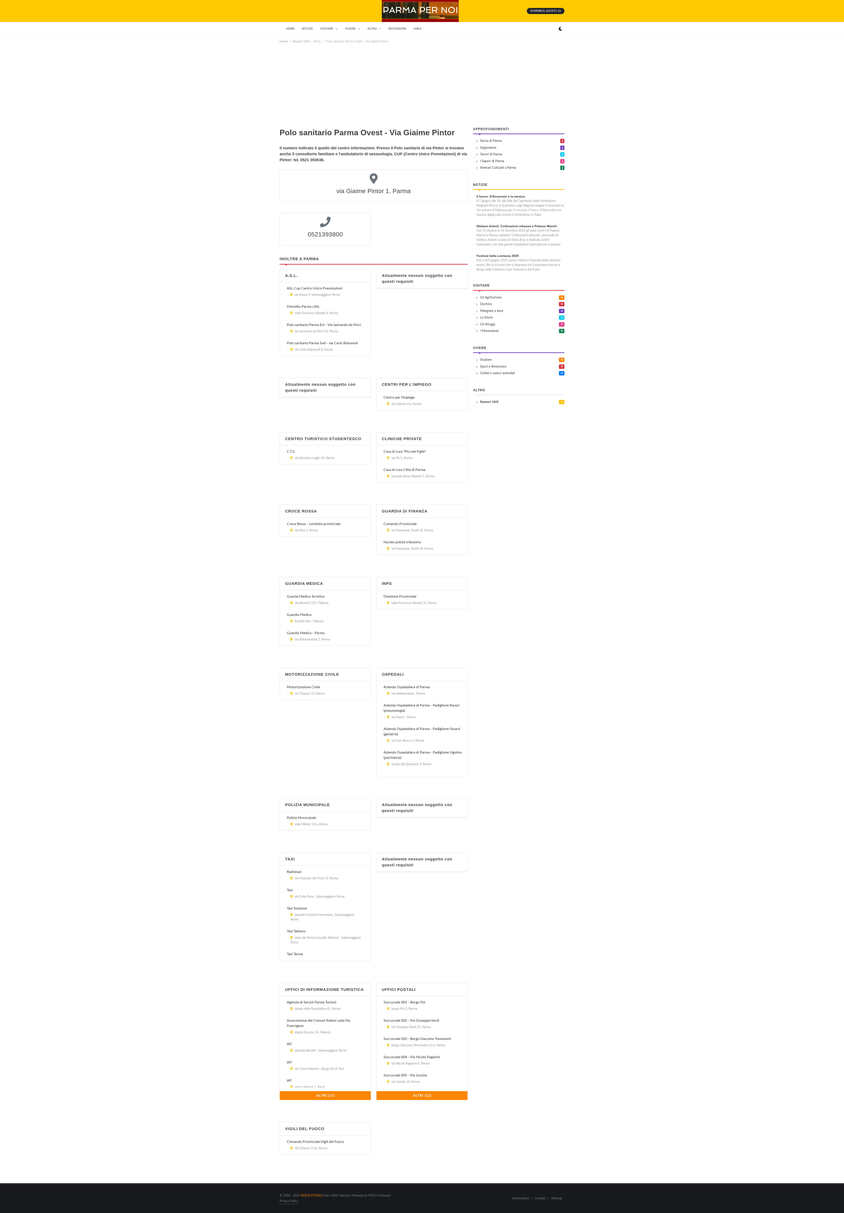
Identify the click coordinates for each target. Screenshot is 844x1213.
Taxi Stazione (297, 908)
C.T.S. (291, 451)
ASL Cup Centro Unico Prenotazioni (314, 288)
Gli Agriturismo (491, 297)
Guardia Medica (299, 615)
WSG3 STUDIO (311, 1195)
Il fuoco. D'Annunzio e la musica (501, 196)
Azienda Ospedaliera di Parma (407, 687)
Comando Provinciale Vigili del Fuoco (315, 1141)
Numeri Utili (301, 41)
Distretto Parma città (303, 306)
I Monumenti (489, 331)
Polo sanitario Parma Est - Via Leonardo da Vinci (324, 325)
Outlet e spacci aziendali (497, 373)
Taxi (290, 890)
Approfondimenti (491, 129)
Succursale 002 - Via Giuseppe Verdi (411, 1020)
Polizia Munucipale (301, 818)
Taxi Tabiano (296, 931)
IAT (289, 1044)
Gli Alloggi (487, 324)
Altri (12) (422, 1095)
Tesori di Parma (491, 154)
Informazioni (520, 1198)
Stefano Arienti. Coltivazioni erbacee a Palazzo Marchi (517, 226)
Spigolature (488, 147)
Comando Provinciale (400, 524)
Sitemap (556, 1198)
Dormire (486, 304)
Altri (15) (325, 1095)
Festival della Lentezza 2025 (498, 256)
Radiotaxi (294, 872)
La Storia (486, 317)
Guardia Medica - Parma (305, 633)
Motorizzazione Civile (303, 687)
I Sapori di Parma (492, 161)
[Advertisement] (422, 85)
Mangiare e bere (491, 311)
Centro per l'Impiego (399, 397)
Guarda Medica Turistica (305, 596)
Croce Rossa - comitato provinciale (313, 524)
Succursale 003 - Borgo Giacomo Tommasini (417, 1039)
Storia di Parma (491, 141)
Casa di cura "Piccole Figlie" (405, 451)
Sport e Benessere (493, 366)
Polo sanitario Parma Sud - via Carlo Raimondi (322, 343)
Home (284, 41)
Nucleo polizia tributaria (402, 542)
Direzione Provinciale (400, 596)
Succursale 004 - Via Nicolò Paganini (412, 1057)
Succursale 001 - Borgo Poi (404, 1002)
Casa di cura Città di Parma (404, 470)
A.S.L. (317, 41)
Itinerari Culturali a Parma (498, 167)
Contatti (540, 1198)
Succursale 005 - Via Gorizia (405, 1075)
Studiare (486, 359)
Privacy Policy (289, 1201)
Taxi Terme (295, 954)
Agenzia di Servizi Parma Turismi (311, 1002)
